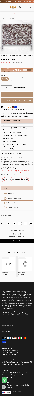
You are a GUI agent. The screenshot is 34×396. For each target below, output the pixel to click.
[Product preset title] (9, 264)
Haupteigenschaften (8, 326)
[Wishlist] (23, 7)
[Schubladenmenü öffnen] (3, 7)
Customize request (17, 94)
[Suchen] (27, 7)
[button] (5, 59)
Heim (3, 13)
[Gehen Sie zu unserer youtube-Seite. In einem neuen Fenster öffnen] (22, 313)
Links (3, 320)
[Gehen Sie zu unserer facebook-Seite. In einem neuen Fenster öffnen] (4, 313)
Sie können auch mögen (17, 252)
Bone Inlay (5, 79)
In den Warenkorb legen (9, 100)
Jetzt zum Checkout (25, 100)
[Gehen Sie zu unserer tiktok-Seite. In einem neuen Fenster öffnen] (18, 313)
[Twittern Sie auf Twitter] (20, 223)
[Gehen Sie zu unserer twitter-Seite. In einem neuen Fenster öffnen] (13, 313)
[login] (20, 7)
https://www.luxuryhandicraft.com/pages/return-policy (15, 181)
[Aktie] (9, 223)
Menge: (3, 84)
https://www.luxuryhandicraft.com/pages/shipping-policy (16, 178)
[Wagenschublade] (31, 7)
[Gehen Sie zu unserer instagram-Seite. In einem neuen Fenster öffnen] (8, 313)
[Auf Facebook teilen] (14, 223)
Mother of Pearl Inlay (16, 79)
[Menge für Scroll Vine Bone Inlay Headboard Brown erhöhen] (10, 88)
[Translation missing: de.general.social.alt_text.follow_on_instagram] (25, 223)
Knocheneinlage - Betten (13, 13)
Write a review (17, 241)
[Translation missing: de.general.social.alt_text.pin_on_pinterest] (31, 223)
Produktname (5, 272)
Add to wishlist (18, 87)
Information (6, 332)
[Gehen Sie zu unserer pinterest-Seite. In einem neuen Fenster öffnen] (27, 313)
